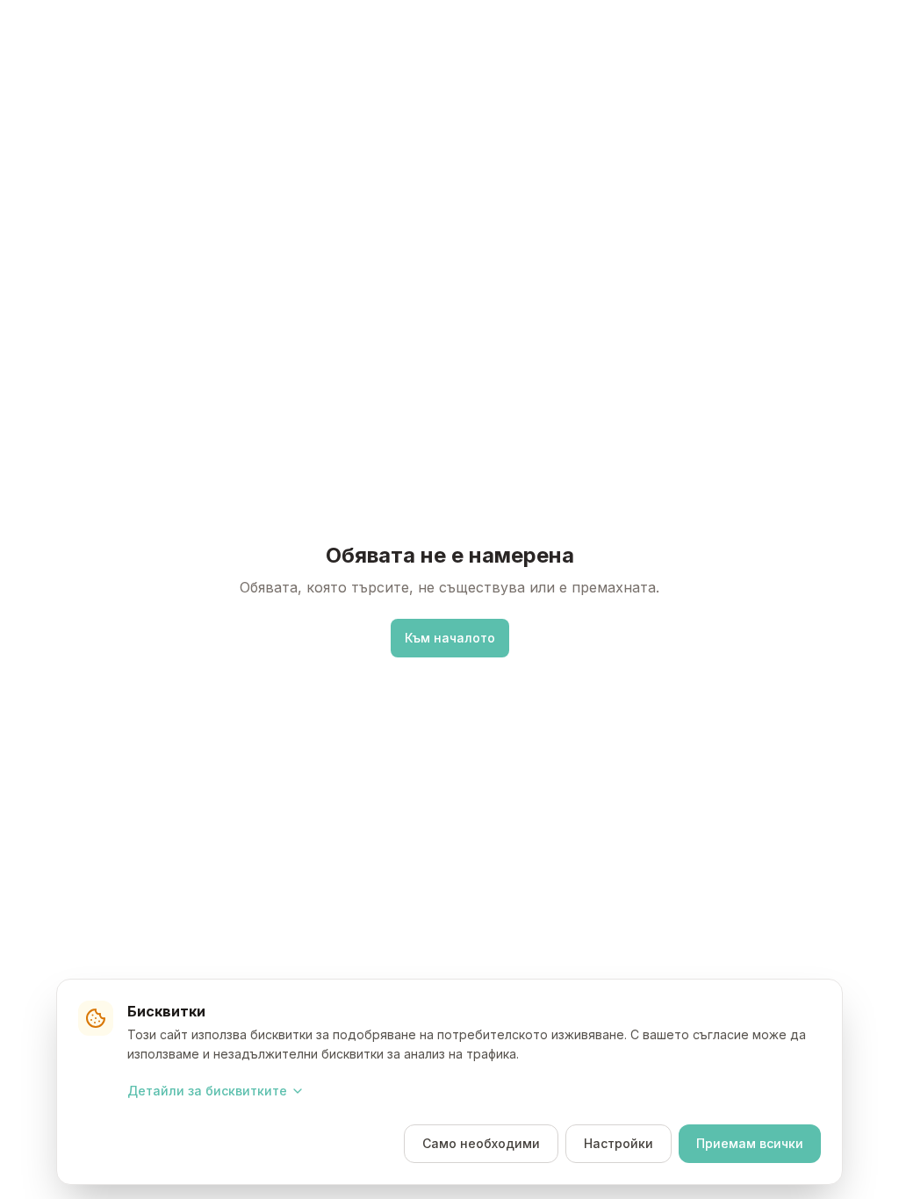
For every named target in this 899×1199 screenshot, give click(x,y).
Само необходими (481, 1143)
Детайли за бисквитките (207, 1090)
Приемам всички (749, 1143)
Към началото (450, 637)
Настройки (618, 1143)
